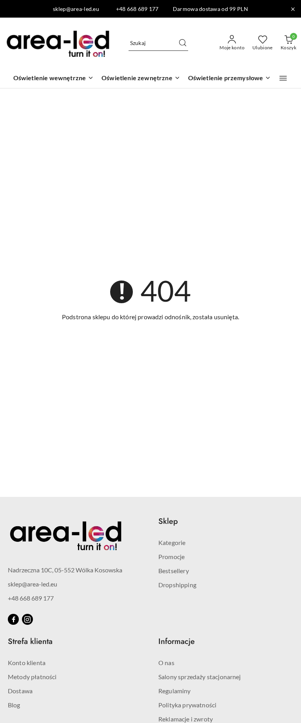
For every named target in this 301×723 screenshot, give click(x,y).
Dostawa (20, 690)
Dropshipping (177, 584)
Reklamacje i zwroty (185, 719)
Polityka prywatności (187, 705)
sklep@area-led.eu (32, 584)
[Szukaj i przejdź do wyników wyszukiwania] (182, 43)
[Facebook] (13, 619)
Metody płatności (32, 676)
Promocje (171, 556)
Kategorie (171, 542)
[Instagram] (27, 619)
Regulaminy (174, 690)
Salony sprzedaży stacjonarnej (199, 676)
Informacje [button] (176, 641)
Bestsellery (173, 570)
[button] (283, 78)
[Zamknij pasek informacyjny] (292, 9)
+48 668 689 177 (31, 598)
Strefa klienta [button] (30, 641)
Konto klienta (26, 662)
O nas (166, 662)
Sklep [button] (168, 521)
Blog (14, 705)
